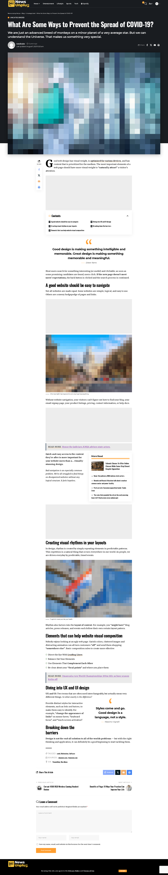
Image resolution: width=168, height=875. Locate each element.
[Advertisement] (89, 192)
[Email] (154, 45)
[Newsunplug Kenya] (19, 3)
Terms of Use (88, 871)
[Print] (158, 45)
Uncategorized (17, 17)
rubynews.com (62, 757)
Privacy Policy (74, 871)
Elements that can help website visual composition (67, 230)
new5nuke (20, 44)
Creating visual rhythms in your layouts (64, 226)
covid (58, 753)
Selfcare (72, 753)
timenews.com (72, 757)
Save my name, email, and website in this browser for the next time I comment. (70, 844)
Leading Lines (75, 654)
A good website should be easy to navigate (64, 221)
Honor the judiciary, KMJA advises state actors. (109, 476)
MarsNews (64, 762)
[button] (123, 871)
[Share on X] (151, 45)
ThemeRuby (56, 762)
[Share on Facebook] (147, 45)
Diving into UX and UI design (102, 221)
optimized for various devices (105, 161)
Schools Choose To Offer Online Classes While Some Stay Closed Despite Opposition (117, 466)
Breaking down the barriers (102, 226)
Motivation (64, 753)
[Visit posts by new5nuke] (11, 45)
